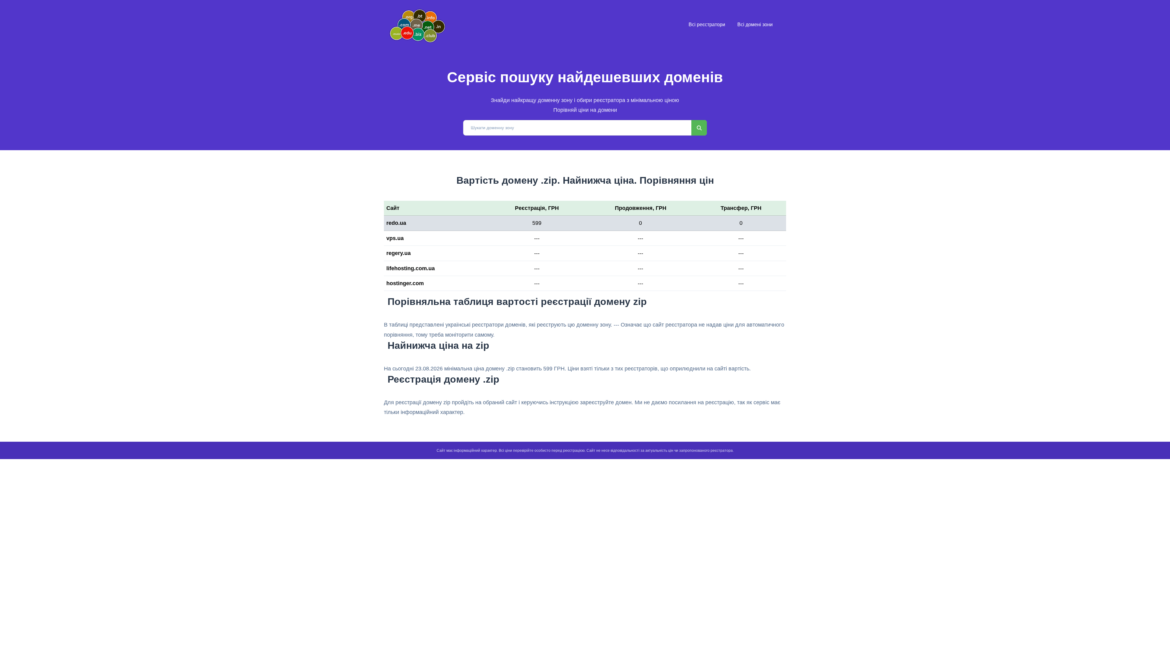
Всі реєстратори (707, 24)
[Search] (699, 128)
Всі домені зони (755, 24)
